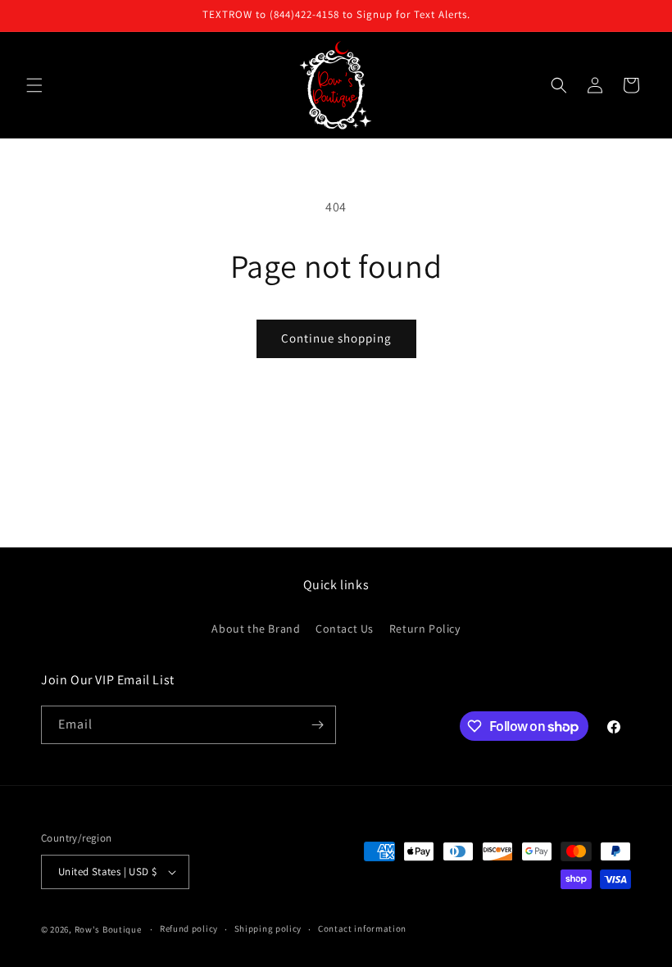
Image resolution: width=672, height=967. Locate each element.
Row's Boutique (108, 929)
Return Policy (425, 628)
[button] (34, 85)
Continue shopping (336, 338)
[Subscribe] (317, 725)
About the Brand (255, 628)
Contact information (362, 928)
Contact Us (345, 628)
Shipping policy (268, 928)
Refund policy (189, 928)
